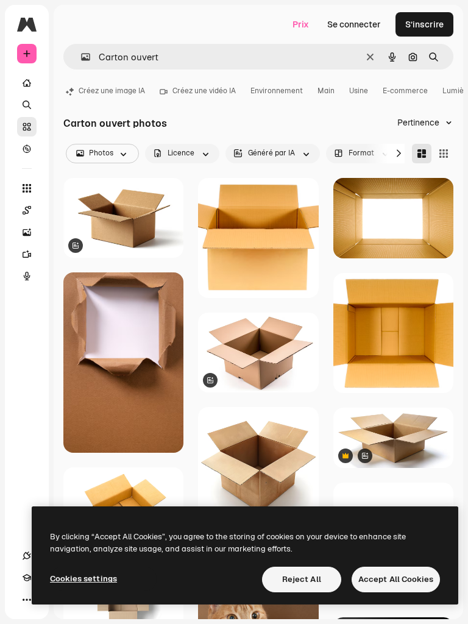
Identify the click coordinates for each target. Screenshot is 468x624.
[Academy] (27, 577)
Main (326, 91)
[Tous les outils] (27, 188)
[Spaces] (27, 210)
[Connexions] (27, 556)
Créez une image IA (112, 91)
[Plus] (27, 599)
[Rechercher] (27, 105)
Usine (358, 91)
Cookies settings (83, 578)
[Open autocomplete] (81, 57)
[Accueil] (27, 83)
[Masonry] (421, 153)
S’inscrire (424, 24)
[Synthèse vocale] (27, 276)
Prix (300, 24)
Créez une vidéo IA (204, 91)
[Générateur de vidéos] (27, 254)
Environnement (276, 91)
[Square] (443, 153)
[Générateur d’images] (27, 232)
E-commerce (405, 91)
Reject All (301, 579)
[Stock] (27, 126)
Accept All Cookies (395, 579)
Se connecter (354, 24)
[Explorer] (27, 148)
